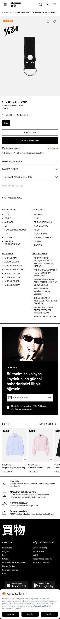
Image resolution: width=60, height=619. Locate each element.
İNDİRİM (8, 237)
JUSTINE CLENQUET (43, 237)
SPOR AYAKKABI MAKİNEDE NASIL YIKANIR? (42, 291)
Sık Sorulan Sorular (41, 562)
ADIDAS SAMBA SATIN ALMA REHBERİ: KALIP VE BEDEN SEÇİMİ (45, 282)
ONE (6, 123)
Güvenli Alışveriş (40, 548)
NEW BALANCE (41, 226)
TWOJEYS (38, 245)
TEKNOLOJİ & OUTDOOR (15, 230)
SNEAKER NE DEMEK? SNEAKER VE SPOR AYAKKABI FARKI (44, 310)
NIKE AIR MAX (10, 258)
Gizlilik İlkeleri (38, 551)
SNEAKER (9, 222)
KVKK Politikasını (39, 406)
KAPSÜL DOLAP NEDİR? (45, 317)
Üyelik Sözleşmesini (20, 406)
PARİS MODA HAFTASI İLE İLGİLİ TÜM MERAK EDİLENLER (45, 273)
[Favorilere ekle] (55, 21)
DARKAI (37, 241)
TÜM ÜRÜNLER (46, 424)
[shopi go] (16, 4)
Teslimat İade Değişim (42, 559)
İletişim (5, 559)
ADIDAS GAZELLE (12, 273)
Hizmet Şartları (8, 566)
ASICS (37, 230)
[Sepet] (54, 4)
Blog (4, 573)
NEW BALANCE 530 (13, 266)
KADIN (7, 214)
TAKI (6, 233)
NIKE (36, 218)
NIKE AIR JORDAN (12, 285)
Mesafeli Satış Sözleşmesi (13, 562)
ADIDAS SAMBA (11, 262)
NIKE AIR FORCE (11, 281)
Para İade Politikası (10, 570)
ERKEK (7, 218)
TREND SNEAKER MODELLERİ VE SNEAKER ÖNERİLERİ (45, 301)
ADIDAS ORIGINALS (43, 222)
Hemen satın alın (30, 140)
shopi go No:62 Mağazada (17, 153)
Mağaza (5, 551)
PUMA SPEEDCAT (12, 277)
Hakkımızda (7, 548)
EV (5, 226)
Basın (4, 555)
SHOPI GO (38, 214)
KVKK (35, 555)
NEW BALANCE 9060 (13, 269)
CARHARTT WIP (14, 102)
